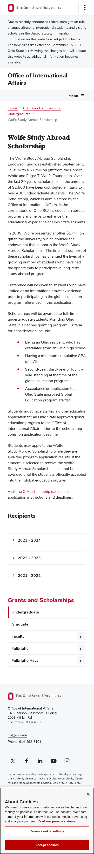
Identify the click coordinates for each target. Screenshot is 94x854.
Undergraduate (25, 612)
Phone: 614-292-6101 (24, 741)
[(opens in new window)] (40, 696)
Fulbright (20, 648)
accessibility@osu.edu (43, 783)
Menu (73, 95)
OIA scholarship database (44, 491)
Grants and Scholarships (41, 600)
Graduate (20, 624)
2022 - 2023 (29, 557)
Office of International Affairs (37, 79)
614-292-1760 (71, 783)
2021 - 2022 (29, 575)
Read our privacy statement (58, 821)
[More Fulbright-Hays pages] (81, 660)
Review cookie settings (47, 831)
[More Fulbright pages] (81, 648)
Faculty (18, 636)
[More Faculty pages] (81, 636)
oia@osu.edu (17, 735)
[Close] (88, 794)
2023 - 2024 (29, 540)
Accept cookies (47, 845)
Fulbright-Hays (25, 660)
